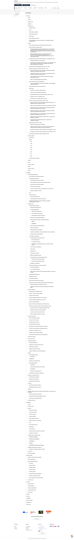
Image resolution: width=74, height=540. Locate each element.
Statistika (29, 408)
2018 (31, 151)
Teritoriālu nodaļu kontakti (32, 487)
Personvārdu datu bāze (31, 336)
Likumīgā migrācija (32, 465)
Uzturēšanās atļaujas (32, 416)
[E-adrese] (40, 531)
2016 (31, 156)
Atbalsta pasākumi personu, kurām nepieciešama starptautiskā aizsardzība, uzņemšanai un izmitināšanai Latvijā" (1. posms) (42, 114)
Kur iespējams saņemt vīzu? (36, 241)
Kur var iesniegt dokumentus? (35, 269)
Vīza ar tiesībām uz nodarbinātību (35, 246)
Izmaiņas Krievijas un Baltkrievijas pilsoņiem (37, 217)
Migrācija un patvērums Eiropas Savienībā (34, 457)
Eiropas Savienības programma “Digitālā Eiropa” (37, 81)
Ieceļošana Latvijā (31, 203)
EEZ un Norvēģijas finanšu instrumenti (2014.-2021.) (37, 86)
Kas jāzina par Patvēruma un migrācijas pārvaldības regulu (39, 307)
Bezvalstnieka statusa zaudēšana (34, 381)
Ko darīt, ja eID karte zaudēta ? (35, 186)
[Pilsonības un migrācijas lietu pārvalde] (18, 8)
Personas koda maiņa (31, 338)
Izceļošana (29, 383)
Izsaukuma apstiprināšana (34, 209)
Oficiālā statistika (32, 428)
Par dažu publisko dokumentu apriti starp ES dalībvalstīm (38, 334)
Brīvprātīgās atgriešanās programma (35, 387)
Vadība (29, 17)
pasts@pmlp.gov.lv (41, 527)
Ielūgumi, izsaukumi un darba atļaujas (35, 420)
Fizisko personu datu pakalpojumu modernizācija (38, 92)
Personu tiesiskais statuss (33, 424)
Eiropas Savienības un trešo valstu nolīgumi (36, 477)
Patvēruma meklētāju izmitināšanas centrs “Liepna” (37, 299)
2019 (31, 149)
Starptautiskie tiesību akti (33, 34)
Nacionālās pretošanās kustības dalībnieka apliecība (37, 396)
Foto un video (30, 451)
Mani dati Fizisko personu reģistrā (34, 324)
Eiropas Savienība (29, 455)
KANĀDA (33, 221)
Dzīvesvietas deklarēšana (32, 340)
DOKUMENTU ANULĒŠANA (33, 436)
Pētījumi (30, 139)
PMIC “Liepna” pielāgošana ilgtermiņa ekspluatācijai (38, 79)
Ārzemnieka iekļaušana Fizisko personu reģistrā (38, 198)
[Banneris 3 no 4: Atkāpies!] (41, 512)
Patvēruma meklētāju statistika (34, 301)
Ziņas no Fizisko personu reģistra (34, 317)
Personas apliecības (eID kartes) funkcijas (37, 180)
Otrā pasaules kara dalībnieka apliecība (35, 398)
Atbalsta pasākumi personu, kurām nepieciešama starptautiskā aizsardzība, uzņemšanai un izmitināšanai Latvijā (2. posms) (42, 111)
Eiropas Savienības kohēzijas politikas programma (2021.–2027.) (39, 66)
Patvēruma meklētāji (32, 414)
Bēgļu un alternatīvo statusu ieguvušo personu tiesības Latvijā (39, 303)
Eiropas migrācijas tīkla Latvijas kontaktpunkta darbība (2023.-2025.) (40, 45)
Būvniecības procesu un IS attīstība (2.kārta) (37, 96)
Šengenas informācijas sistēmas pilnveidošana (37, 124)
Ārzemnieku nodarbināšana (33, 278)
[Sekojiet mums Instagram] (52, 526)
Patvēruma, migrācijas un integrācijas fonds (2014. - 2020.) (38, 100)
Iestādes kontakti (31, 483)
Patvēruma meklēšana (31, 289)
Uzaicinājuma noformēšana (34, 253)
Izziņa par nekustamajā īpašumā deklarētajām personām (38, 328)
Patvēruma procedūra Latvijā (34, 295)
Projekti (29, 43)
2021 (31, 145)
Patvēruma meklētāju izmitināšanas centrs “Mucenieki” (38, 297)
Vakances (29, 160)
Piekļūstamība (17, 14)
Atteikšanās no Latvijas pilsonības (34, 360)
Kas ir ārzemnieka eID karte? (35, 196)
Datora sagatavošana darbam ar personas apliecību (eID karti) (40, 182)
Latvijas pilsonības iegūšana (33, 354)
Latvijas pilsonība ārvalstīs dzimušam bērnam (37, 366)
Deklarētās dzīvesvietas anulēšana (34, 348)
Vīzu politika (31, 463)
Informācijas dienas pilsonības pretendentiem (36, 373)
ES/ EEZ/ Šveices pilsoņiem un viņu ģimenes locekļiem (37, 265)
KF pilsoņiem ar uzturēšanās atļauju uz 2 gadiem (37, 449)
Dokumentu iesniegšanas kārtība (35, 207)
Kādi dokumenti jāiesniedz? (34, 267)
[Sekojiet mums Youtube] (55, 526)
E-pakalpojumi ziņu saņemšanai (34, 322)
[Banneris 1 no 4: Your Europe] (25, 512)
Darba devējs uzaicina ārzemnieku (37, 213)
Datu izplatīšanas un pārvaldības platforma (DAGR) (38, 98)
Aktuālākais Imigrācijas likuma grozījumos (34, 447)
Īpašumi (29, 170)
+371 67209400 (41, 526)
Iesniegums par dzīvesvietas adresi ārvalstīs (36, 344)
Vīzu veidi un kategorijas (35, 239)
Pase (30, 192)
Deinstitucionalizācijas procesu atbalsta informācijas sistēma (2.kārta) (41, 94)
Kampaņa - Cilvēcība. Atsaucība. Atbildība (35, 293)
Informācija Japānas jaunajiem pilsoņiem (38, 259)
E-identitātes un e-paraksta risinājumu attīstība (37, 90)
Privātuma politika (30, 500)
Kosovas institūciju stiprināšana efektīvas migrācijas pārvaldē (39, 133)
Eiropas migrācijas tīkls (31, 459)
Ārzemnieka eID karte (32, 194)
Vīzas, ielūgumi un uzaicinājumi (34, 236)
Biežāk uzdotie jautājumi (34, 227)
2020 (31, 147)
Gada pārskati (31, 137)
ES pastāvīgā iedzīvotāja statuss (34, 274)
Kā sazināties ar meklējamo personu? (35, 330)
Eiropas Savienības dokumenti (33, 461)
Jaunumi (29, 404)
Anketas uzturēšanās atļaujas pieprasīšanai (37, 225)
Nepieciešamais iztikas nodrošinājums (36, 229)
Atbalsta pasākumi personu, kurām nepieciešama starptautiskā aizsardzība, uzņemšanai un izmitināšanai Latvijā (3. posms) (42, 108)
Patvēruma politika (32, 469)
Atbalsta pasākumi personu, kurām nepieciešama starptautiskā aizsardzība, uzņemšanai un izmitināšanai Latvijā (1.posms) (42, 71)
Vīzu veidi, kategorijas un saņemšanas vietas (37, 237)
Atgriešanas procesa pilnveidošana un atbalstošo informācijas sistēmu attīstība (43, 105)
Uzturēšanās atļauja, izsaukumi (34, 205)
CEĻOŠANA (31, 443)
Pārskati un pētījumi (31, 135)
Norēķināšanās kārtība (31, 400)
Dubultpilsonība (31, 358)
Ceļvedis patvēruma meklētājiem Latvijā (35, 291)
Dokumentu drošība (32, 471)
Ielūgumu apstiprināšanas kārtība (35, 255)
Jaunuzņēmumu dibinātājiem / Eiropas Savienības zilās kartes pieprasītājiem (42, 231)
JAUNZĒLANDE (34, 223)
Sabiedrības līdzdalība (31, 453)
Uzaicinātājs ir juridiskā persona (37, 211)
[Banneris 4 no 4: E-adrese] (48, 512)
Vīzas (30, 422)
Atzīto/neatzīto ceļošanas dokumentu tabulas (36, 280)
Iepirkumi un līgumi (31, 164)
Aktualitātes (29, 402)
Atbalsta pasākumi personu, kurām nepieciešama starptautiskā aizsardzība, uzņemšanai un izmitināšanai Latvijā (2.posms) (42, 74)
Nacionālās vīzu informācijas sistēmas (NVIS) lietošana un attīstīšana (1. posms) (43, 131)
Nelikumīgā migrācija (32, 467)
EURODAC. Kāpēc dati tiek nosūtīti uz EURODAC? (38, 309)
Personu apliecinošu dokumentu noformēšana (36, 176)
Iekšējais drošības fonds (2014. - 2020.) (35, 122)
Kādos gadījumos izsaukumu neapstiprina (38, 215)
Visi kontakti (42, 533)
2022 (31, 143)
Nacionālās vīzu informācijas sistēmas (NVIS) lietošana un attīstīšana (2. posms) (43, 129)
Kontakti (28, 481)
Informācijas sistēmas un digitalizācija (35, 473)
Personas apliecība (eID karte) (34, 178)
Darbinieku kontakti (31, 485)
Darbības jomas (30, 21)
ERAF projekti (31, 88)
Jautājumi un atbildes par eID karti (35, 190)
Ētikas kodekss (31, 36)
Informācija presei (31, 406)
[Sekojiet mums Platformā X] (53, 526)
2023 (31, 141)
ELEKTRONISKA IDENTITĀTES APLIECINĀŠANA (36, 445)
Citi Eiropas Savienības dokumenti (34, 475)
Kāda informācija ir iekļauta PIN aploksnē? (37, 184)
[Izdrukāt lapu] (58, 13)
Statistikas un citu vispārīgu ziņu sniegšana (36, 332)
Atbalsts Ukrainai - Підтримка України (34, 435)
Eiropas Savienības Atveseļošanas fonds (35, 47)
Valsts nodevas (30, 492)
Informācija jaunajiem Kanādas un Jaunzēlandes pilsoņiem (39, 219)
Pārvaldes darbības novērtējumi (34, 158)
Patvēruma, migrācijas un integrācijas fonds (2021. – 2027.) (38, 68)
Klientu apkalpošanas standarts (34, 38)
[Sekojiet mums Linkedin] (58, 526)
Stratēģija (29, 23)
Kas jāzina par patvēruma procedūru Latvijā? (37, 311)
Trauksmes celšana (31, 168)
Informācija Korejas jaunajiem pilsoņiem (38, 261)
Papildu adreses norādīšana (33, 346)
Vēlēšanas (29, 389)
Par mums (28, 15)
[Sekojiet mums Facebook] (50, 526)
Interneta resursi (30, 479)
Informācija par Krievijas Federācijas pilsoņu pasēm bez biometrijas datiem (41, 282)
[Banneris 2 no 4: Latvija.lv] (33, 512)
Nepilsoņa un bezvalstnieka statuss (33, 375)
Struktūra (29, 19)
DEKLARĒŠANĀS (31, 441)
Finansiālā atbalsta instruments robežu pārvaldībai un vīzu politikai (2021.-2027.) (42, 58)
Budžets (29, 166)
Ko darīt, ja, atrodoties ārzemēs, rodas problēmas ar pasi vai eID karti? (41, 188)
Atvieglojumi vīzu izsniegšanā (35, 263)
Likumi (30, 29)
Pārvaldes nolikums (32, 27)
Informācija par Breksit (33, 276)
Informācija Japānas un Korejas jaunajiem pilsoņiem (38, 257)
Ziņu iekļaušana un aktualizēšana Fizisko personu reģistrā (38, 326)
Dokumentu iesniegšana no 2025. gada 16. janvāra (38, 284)
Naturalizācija (32, 356)
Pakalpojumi (29, 172)
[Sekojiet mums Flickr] (57, 526)
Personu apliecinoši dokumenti (33, 174)
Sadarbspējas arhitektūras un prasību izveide (37, 60)
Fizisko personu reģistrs (32, 316)
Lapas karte (16, 15)
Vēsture (29, 162)
